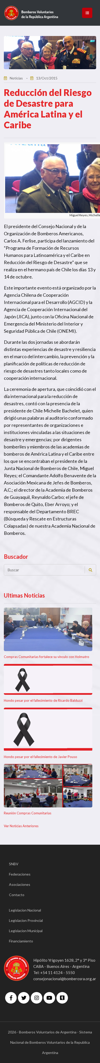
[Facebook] (11, 998)
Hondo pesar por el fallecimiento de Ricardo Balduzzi (43, 700)
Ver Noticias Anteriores (21, 826)
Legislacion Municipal (26, 931)
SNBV (13, 864)
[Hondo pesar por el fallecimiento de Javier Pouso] (48, 729)
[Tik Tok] (62, 998)
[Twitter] (23, 998)
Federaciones (20, 874)
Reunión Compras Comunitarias (27, 813)
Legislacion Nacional (25, 910)
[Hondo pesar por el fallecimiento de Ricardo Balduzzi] (48, 679)
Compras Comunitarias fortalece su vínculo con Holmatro (46, 657)
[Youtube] (49, 998)
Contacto (16, 895)
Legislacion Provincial (26, 920)
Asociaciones (19, 884)
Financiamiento (21, 941)
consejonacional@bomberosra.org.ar (64, 978)
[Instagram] (36, 998)
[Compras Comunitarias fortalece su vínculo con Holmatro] (48, 629)
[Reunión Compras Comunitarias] (48, 785)
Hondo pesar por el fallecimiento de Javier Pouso (40, 757)
